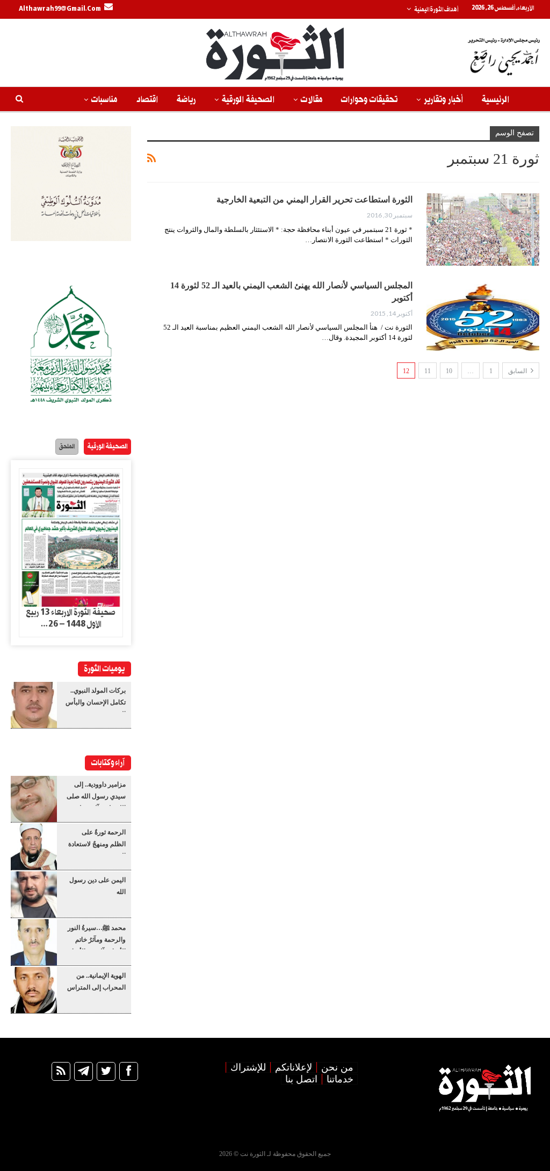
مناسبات (104, 99)
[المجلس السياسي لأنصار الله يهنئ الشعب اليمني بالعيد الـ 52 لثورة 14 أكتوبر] (482, 315)
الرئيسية (495, 99)
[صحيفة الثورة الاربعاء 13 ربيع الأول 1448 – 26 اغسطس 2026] (70, 538)
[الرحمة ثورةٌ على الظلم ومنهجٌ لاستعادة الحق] (34, 847)
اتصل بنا (301, 1079)
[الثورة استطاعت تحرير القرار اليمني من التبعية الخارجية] (482, 229)
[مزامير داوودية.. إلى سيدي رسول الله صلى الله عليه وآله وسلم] (34, 799)
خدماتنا (340, 1079)
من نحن (337, 1067)
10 (449, 371)
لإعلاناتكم (293, 1067)
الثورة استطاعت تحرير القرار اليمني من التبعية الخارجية (314, 199)
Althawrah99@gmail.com (60, 9)
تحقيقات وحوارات (369, 99)
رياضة (186, 99)
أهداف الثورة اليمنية (436, 10)
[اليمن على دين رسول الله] (34, 894)
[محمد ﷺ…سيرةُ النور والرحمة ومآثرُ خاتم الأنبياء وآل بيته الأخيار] (34, 942)
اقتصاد (147, 99)
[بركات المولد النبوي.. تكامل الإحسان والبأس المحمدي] (34, 705)
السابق (518, 371)
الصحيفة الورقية (248, 99)
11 (427, 371)
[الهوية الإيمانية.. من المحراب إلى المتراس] (34, 990)
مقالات (311, 99)
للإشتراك (248, 1067)
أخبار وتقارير (443, 99)
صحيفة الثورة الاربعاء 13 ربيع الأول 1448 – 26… (70, 618)
